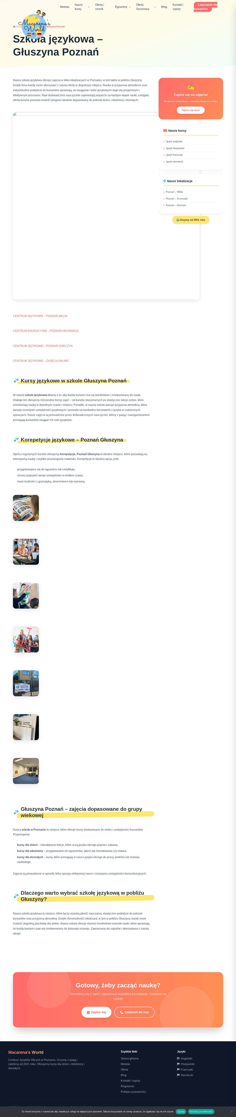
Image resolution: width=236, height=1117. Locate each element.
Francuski (187, 1069)
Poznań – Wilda (174, 191)
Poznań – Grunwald (176, 198)
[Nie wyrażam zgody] (231, 1111)
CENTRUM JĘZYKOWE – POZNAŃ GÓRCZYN (43, 345)
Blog (164, 6)
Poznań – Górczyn (176, 205)
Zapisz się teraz (191, 110)
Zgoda (180, 1111)
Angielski (186, 1058)
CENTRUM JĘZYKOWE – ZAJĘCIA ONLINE (41, 360)
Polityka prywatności (133, 1091)
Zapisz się (98, 1012)
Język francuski (174, 154)
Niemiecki (187, 1075)
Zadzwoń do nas (137, 1012)
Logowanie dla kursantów (205, 6)
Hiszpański (188, 1064)
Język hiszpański (175, 148)
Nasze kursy (79, 6)
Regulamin (127, 1086)
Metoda (64, 6)
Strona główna (130, 1058)
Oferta (124, 1069)
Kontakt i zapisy (130, 1080)
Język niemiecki (174, 161)
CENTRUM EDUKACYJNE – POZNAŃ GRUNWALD (46, 330)
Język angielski (174, 141)
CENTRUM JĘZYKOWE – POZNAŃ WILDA (40, 316)
